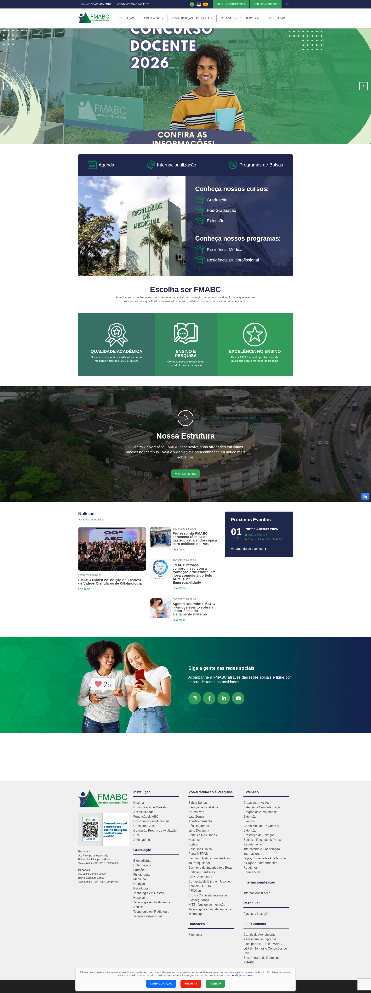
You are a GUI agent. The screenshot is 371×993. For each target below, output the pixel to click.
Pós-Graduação (221, 210)
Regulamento (252, 844)
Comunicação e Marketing (151, 807)
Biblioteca (195, 934)
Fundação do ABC (146, 816)
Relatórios (250, 867)
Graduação (217, 200)
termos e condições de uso (236, 975)
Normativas (196, 812)
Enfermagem (142, 865)
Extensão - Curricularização (262, 807)
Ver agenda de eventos (247, 548)
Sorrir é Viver (252, 872)
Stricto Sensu (197, 802)
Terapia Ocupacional (147, 916)
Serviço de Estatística (203, 807)
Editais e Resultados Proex (262, 839)
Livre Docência (198, 830)
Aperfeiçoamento (200, 821)
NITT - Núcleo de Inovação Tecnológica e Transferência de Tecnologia (209, 909)
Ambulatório (141, 839)
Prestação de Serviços (258, 835)
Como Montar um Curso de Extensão (261, 828)
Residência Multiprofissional (233, 260)
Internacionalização (256, 893)
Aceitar (215, 983)
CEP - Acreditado (200, 876)
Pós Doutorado (198, 826)
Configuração (161, 983)
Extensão (215, 220)
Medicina (139, 879)
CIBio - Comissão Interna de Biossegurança (207, 898)
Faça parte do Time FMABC (262, 943)
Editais (193, 844)
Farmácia (139, 870)
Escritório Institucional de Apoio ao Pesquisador (209, 861)
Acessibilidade (143, 812)
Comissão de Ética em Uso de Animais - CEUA (209, 884)
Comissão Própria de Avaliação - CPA (155, 833)
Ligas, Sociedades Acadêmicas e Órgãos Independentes (265, 861)
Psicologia (140, 888)
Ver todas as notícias (91, 519)
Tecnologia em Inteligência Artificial (151, 905)
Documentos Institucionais (151, 821)
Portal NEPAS (198, 853)
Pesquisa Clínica (200, 849)
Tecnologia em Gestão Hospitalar (148, 895)
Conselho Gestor (145, 826)
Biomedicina (142, 860)
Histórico (194, 839)
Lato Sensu (196, 816)
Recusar (190, 983)
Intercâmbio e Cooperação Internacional (261, 851)
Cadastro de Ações (256, 802)
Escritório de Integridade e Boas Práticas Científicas (210, 870)
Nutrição (139, 883)
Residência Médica (224, 249)
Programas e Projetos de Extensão (260, 814)
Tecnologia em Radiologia (151, 911)
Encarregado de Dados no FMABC (261, 960)
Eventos (249, 821)
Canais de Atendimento (259, 934)
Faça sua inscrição (256, 913)
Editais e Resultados (202, 835)
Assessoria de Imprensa (260, 939)
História (138, 802)
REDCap (194, 890)
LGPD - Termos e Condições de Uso (265, 951)
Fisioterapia (141, 874)
